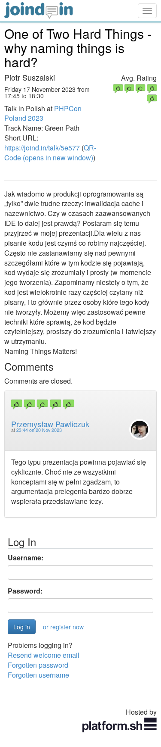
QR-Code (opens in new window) (50, 153)
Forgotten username (38, 675)
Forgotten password (38, 665)
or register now (63, 626)
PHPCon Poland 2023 (43, 113)
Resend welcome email (43, 655)
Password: (25, 591)
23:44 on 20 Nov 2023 (39, 430)
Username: (25, 558)
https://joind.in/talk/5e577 (42, 148)
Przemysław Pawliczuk (50, 423)
